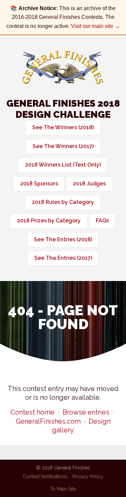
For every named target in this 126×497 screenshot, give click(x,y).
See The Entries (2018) (63, 239)
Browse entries (85, 412)
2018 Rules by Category (63, 202)
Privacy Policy (88, 476)
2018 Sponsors (39, 183)
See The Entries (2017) (63, 258)
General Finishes (63, 67)
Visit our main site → (95, 26)
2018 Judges (89, 183)
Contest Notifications (45, 476)
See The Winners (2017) (63, 146)
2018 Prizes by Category (49, 220)
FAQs (102, 220)
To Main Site (63, 489)
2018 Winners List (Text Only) (63, 165)
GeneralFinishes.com (48, 421)
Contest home (32, 412)
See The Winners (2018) (63, 127)
